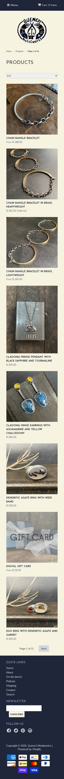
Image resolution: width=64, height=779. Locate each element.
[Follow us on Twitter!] (16, 731)
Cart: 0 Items (49, 5)
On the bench (14, 676)
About (9, 672)
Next (43, 648)
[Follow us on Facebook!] (9, 731)
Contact (10, 690)
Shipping (11, 685)
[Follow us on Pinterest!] (23, 731)
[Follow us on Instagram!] (30, 731)
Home (9, 668)
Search (10, 694)
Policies (10, 681)
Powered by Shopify (29, 749)
